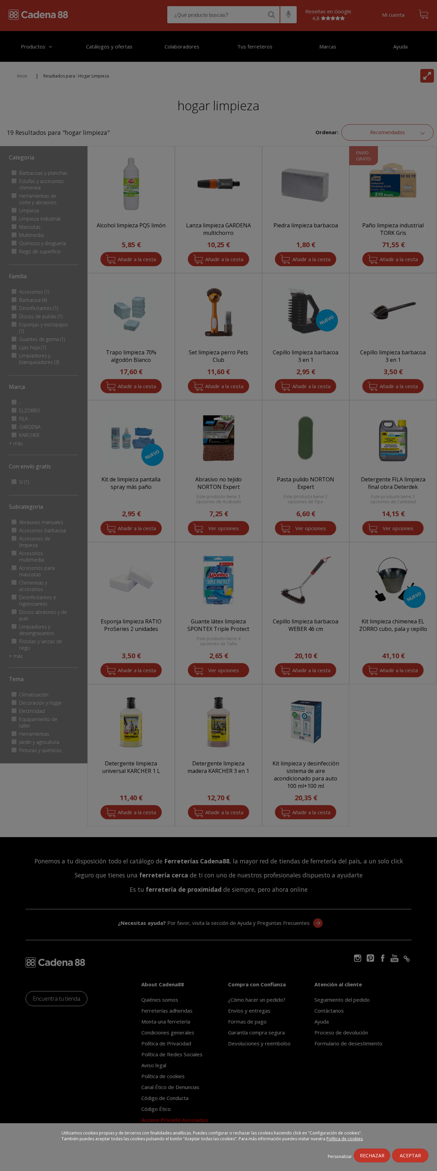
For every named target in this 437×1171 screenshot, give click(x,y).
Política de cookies (344, 1139)
